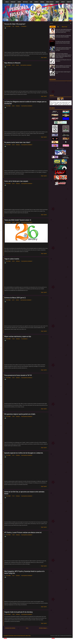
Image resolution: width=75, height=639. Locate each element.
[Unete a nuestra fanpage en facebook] (33, 10)
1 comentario (23, 26)
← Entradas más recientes (9, 628)
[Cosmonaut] (60, 184)
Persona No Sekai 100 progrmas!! (14, 24)
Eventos (69, 1)
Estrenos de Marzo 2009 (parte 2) (15, 298)
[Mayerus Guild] (66, 119)
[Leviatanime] (60, 123)
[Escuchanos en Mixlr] (54, 13)
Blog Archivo (64, 26)
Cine (31, 1)
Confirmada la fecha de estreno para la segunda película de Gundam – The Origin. (63, 49)
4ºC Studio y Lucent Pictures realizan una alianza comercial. (23, 532)
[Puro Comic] (55, 132)
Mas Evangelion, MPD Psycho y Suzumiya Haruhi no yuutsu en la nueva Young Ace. (24, 572)
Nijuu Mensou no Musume (12, 63)
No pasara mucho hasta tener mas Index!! (17, 142)
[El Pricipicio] (60, 173)
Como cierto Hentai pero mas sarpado (16, 181)
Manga (42, 1)
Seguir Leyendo (44, 57)
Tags (58, 26)
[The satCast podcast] (60, 179)
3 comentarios (24, 338)
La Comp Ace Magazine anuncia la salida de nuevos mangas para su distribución (25, 102)
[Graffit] (55, 112)
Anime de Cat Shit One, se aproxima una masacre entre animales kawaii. (24, 493)
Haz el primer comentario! (26, 65)
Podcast (13, 1)
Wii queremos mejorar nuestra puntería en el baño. (20, 414)
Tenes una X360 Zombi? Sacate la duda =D (17, 220)
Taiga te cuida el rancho (11, 259)
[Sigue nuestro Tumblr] (43, 15)
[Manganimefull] (55, 139)
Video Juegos (49, 1)
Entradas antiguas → (43, 628)
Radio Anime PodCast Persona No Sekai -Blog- (21, 635)
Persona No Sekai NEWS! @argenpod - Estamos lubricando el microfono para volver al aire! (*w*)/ (63, 31)
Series (57, 1)
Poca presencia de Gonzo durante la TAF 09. (18, 375)
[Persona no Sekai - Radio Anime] (60, 99)
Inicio (7, 1)
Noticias (25, 1)
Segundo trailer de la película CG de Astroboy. (18, 612)
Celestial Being (69, 635)
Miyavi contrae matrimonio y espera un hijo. (17, 336)
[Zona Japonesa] (55, 116)
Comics (36, 1)
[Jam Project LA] (55, 119)
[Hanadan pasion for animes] (66, 112)
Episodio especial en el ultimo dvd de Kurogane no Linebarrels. (23, 453)
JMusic (63, 1)
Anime (19, 1)
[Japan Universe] (66, 139)
